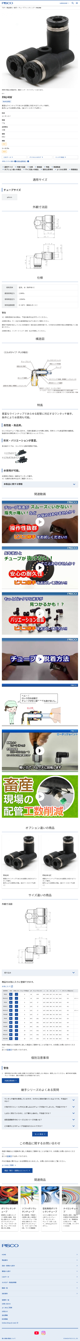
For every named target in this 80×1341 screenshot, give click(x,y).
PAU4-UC (5, 998)
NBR (4, 151)
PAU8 (5, 1018)
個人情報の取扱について (9, 1338)
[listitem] (7, 986)
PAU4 (5, 994)
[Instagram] (43, 1333)
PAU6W (5, 1014)
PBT (4, 144)
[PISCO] (8, 3)
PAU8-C (5, 1022)
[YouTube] (36, 1333)
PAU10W (5, 1038)
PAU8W (5, 1026)
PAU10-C (5, 1034)
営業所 (9, 1049)
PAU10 (5, 1030)
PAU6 (5, 1002)
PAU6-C (5, 1006)
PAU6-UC (5, 1010)
